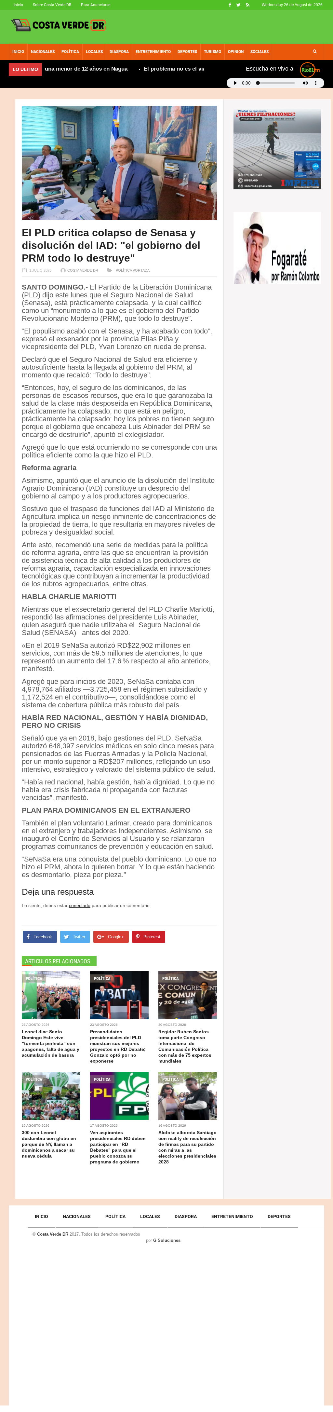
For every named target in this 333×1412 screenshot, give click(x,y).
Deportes (187, 51)
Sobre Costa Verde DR (52, 5)
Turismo (212, 51)
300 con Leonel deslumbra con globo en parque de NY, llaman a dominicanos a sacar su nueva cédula (49, 1144)
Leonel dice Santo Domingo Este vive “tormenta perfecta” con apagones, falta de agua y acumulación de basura (50, 1043)
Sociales (259, 51)
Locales (94, 51)
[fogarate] (277, 247)
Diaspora (119, 51)
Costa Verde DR (82, 270)
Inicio (18, 5)
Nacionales (43, 51)
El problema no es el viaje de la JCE (166, 69)
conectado (79, 905)
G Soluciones (166, 1240)
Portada (141, 270)
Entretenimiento (153, 51)
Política (70, 51)
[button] (315, 52)
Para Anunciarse (95, 5)
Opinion (236, 51)
